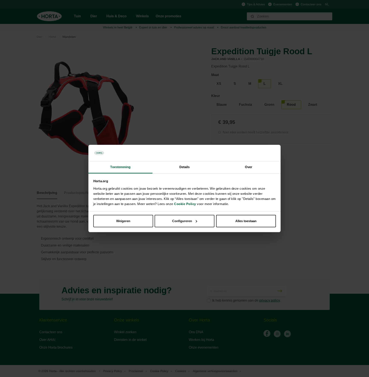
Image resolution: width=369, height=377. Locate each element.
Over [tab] (248, 167)
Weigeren (123, 221)
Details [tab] (184, 167)
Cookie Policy (185, 204)
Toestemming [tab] (120, 167)
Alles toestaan (245, 221)
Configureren (182, 221)
